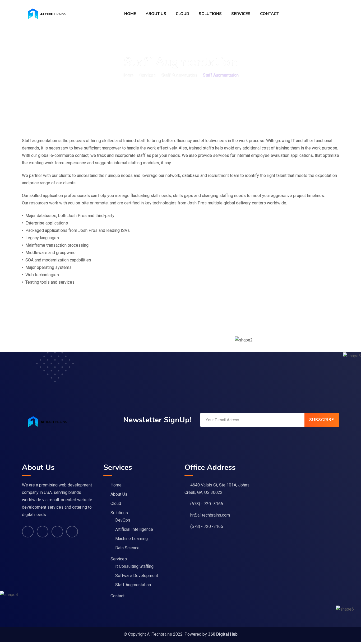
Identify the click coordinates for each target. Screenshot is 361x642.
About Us (156, 13)
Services (241, 13)
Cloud (182, 13)
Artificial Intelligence (134, 529)
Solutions (210, 13)
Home (130, 13)
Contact (269, 13)
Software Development (136, 575)
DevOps (122, 520)
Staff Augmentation (133, 584)
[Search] (336, 13)
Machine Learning (131, 538)
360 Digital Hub (223, 634)
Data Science (127, 547)
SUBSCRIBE (321, 419)
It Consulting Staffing (134, 566)
